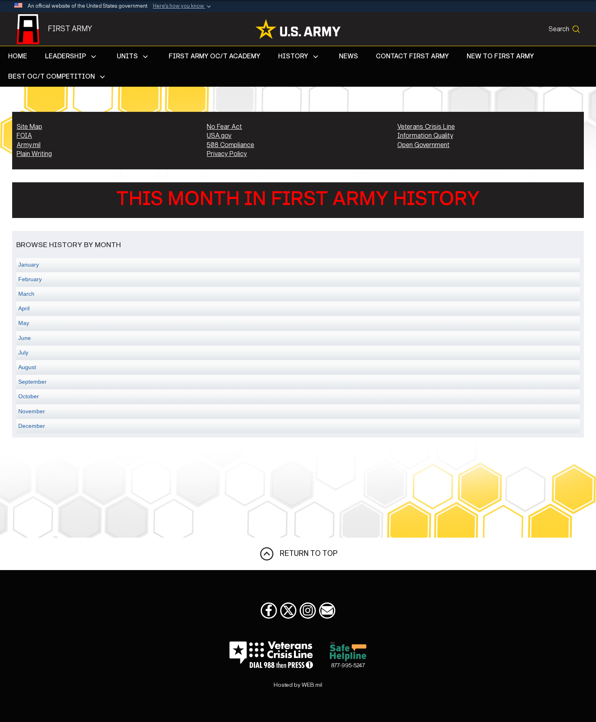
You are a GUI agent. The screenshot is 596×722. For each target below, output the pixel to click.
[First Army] (32, 29)
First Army (70, 28)
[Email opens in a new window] (327, 610)
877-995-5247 (348, 665)
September (32, 381)
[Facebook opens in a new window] (269, 610)
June (24, 338)
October (28, 396)
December (31, 426)
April (24, 308)
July (23, 352)
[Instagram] (308, 610)
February (30, 279)
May (23, 323)
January (28, 264)
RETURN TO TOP (306, 553)
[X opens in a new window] (288, 610)
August (27, 367)
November (31, 411)
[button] (182, 6)
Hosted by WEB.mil (298, 684)
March (26, 294)
